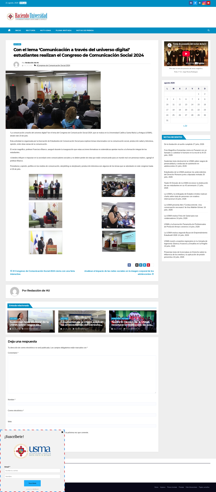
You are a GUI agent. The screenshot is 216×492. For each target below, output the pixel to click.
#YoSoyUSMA (116, 318)
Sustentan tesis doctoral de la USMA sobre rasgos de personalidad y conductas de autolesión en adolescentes (186, 163)
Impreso (162, 487)
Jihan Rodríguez (31, 329)
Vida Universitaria (191, 487)
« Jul (185, 126)
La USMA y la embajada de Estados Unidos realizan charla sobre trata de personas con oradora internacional (185, 196)
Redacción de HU (32, 63)
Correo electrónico (16, 411)
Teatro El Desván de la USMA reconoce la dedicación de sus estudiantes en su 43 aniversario (132, 324)
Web (10, 422)
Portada (181, 487)
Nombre (11, 400)
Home (156, 487)
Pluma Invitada (63, 30)
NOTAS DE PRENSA (85, 30)
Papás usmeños (204, 487)
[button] (208, 30)
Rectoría (30, 30)
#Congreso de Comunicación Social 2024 (53, 65)
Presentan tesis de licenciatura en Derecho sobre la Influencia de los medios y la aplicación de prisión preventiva (185, 254)
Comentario (13, 353)
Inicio (18, 30)
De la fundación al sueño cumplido (178, 144)
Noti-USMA (45, 30)
